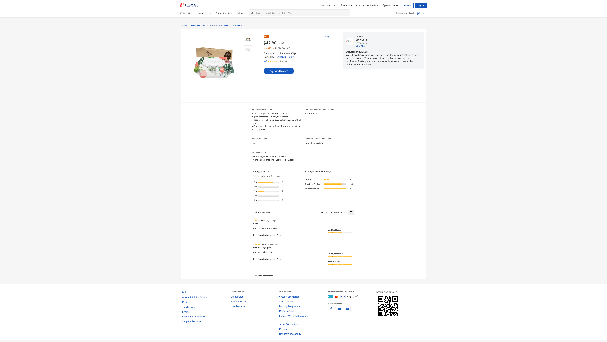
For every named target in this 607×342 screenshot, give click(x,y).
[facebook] (331, 310)
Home (184, 25)
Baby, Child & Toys (197, 25)
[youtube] (339, 310)
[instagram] (347, 310)
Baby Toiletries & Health (218, 25)
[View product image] (248, 39)
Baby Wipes (237, 25)
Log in (421, 5)
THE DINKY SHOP (286, 57)
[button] (412, 13)
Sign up (407, 5)
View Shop (361, 46)
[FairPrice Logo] (189, 5)
